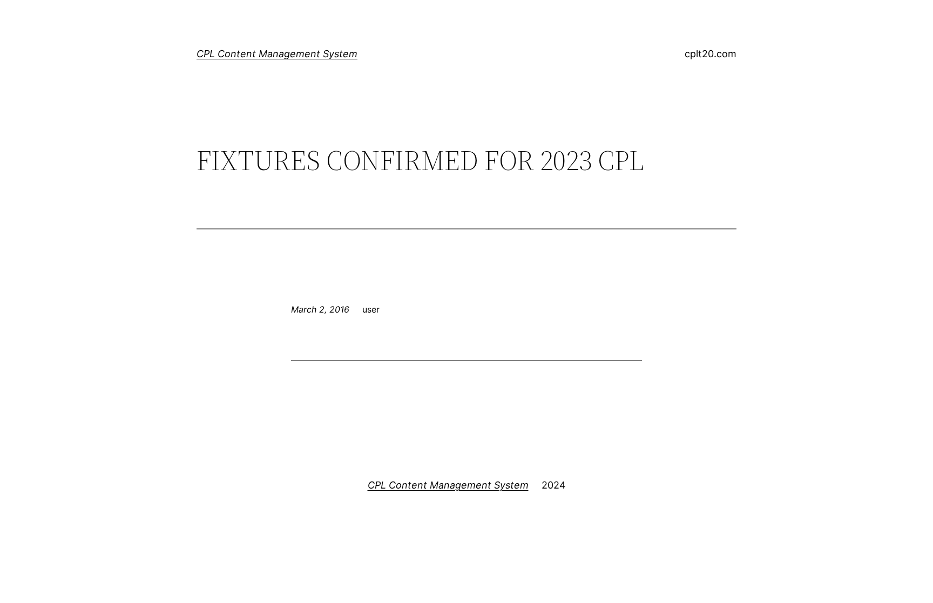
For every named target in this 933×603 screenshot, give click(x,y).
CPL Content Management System (277, 53)
